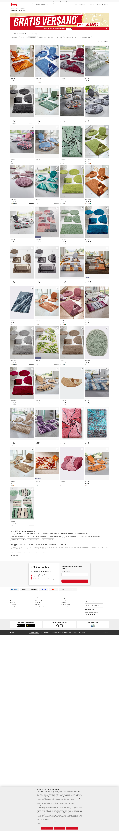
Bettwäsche (14, 37)
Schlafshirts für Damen (71, 536)
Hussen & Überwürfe (71, 37)
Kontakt (87, 598)
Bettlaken (41, 37)
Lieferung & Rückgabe (40, 601)
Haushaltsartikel (23, 10)
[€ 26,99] (97, 302)
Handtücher (59, 37)
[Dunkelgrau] (11, 123)
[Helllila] (11, 203)
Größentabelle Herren (65, 602)
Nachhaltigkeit (13, 606)
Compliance (74, 632)
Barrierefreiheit (53, 632)
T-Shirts (82, 536)
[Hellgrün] (12, 123)
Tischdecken (50, 37)
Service (37, 598)
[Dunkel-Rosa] (38, 82)
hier (79, 798)
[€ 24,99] (47, 61)
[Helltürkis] (85, 82)
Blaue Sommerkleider (48, 539)
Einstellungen (59, 828)
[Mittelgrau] (60, 82)
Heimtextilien (14, 10)
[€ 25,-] (22, 61)
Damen (12, 8)
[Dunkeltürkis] (13, 123)
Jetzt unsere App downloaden (26, 622)
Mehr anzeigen (78, 577)
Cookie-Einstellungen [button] (83, 632)
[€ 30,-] (22, 302)
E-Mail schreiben (90, 602)
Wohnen (22, 8)
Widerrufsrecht (67, 632)
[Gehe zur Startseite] (14, 4)
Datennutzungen (77, 791)
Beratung (62, 598)
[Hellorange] (60, 284)
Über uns (12, 601)
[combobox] (45, 4)
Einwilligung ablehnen (47, 828)
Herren (17, 8)
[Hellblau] (11, 324)
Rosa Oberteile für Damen (94, 536)
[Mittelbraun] (14, 123)
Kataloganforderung (39, 604)
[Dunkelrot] (15, 123)
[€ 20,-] (97, 61)
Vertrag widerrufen (34, 632)
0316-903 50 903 (90, 615)
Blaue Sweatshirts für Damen (39, 536)
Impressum (60, 632)
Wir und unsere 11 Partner (42, 791)
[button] (10, 33)
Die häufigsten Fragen (40, 606)
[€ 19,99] (22, 101)
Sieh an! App (13, 604)
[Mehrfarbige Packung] (85, 404)
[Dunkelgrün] (37, 324)
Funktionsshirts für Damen (17, 539)
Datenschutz (46, 632)
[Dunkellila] (85, 324)
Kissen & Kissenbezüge (85, 37)
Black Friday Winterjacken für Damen (20, 536)
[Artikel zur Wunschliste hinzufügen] (32, 47)
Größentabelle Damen (65, 601)
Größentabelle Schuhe (65, 604)
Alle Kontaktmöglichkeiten (94, 605)
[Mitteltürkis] (12, 243)
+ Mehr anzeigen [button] (14, 555)
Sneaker (19, 533)
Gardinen (23, 37)
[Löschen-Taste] (52, 4)
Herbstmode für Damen (82, 533)
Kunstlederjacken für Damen (32, 533)
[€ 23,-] (22, 141)
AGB (41, 632)
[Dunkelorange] (11, 82)
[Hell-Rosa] (88, 123)
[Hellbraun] (37, 82)
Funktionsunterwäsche (33, 539)
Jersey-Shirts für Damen (55, 536)
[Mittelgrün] (40, 82)
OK (72, 828)
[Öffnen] (107, 29)
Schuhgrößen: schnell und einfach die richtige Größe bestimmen (58, 533)
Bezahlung (37, 602)
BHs (12, 533)
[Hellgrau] (11, 364)
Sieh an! (12, 598)
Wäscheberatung (64, 606)
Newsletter (12, 602)
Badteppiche (32, 37)
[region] (59, 809)
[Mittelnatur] (37, 243)
